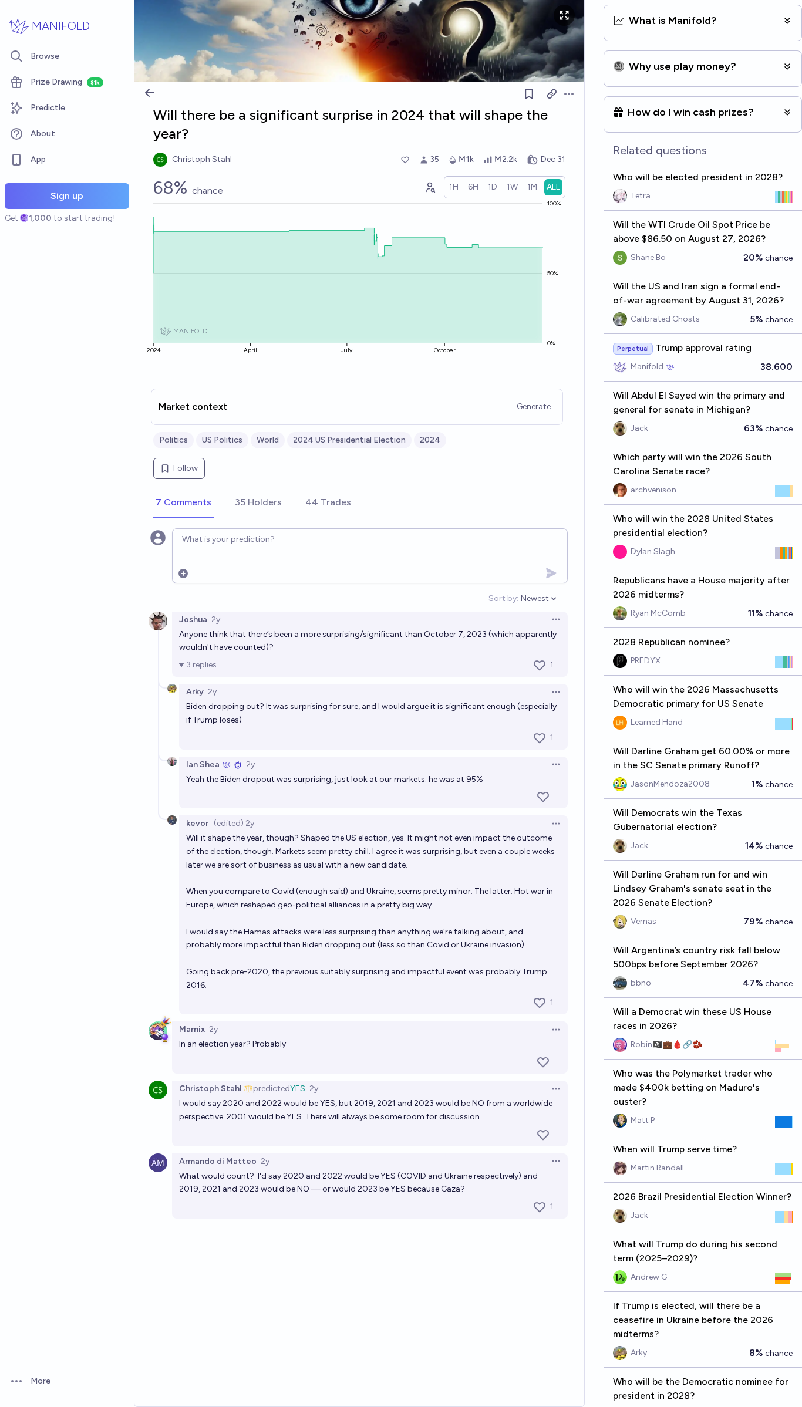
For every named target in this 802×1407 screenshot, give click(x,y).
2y (215, 620)
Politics (173, 440)
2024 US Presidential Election (349, 440)
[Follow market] (529, 94)
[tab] (183, 503)
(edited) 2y (234, 823)
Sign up (66, 195)
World (268, 440)
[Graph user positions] (430, 187)
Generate (534, 406)
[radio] (454, 187)
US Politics (222, 440)
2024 (430, 440)
